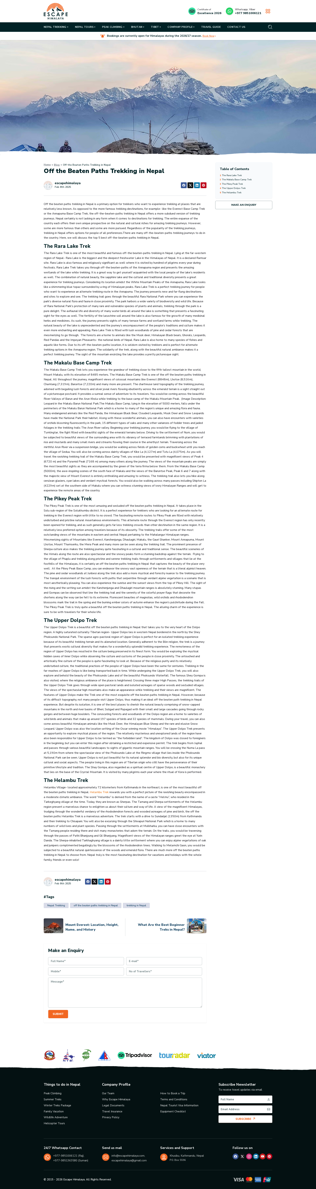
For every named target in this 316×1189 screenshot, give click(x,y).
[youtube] (263, 1156)
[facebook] (235, 1156)
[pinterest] (269, 1156)
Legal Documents (113, 1105)
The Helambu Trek (230, 192)
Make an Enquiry (243, 205)
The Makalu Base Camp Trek (236, 179)
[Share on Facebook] (184, 185)
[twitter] (242, 1156)
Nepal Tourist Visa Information (179, 1105)
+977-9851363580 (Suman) (70, 1160)
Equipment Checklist (173, 1111)
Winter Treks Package (57, 1105)
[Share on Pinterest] (203, 185)
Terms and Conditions (173, 1099)
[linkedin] (256, 1156)
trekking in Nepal (136, 905)
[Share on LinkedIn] (197, 185)
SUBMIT (58, 1014)
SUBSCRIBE (243, 1119)
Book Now (208, 36)
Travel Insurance (112, 1111)
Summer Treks (52, 1099)
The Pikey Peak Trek (231, 184)
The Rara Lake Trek (231, 175)
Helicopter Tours (54, 1123)
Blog (57, 165)
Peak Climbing (52, 1093)
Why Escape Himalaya (116, 1099)
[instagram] (249, 1156)
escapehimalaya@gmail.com (129, 1160)
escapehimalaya (68, 183)
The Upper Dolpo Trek (233, 188)
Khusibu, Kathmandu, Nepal (187, 1156)
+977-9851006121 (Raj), (68, 1156)
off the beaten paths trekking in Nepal (96, 905)
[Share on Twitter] (190, 185)
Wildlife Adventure (56, 1117)
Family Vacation (54, 1111)
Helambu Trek (99, 792)
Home (47, 164)
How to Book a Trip (172, 1093)
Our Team (108, 1093)
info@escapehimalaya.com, (128, 1156)
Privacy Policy (110, 1117)
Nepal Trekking (56, 905)
